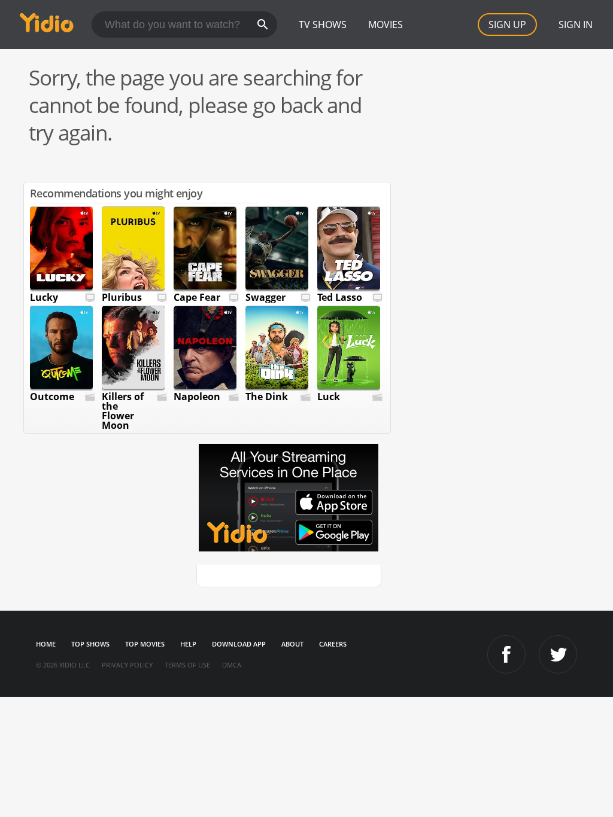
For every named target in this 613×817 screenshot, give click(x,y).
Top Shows (90, 643)
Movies (385, 24)
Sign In (576, 24)
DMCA (231, 664)
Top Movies (145, 643)
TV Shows (323, 24)
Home (46, 643)
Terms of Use (187, 664)
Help (188, 643)
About (292, 643)
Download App (239, 643)
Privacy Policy (127, 664)
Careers (333, 643)
